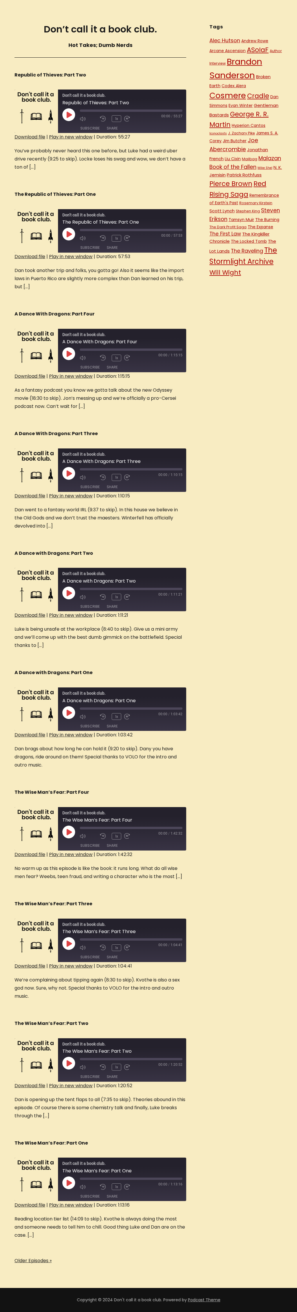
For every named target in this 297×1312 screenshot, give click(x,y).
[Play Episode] (68, 114)
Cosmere (227, 95)
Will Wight (225, 272)
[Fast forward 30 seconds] (133, 118)
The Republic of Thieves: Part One (55, 194)
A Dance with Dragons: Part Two (54, 553)
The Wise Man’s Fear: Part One (51, 1143)
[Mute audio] (88, 118)
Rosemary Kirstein (255, 202)
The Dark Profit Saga (228, 227)
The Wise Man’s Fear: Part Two (51, 1023)
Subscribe (90, 128)
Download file (30, 137)
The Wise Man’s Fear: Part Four (52, 792)
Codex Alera (234, 86)
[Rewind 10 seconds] (104, 118)
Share (112, 128)
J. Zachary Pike (241, 133)
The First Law (225, 233)
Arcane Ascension (227, 51)
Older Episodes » (33, 1260)
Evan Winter (241, 105)
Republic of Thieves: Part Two (50, 75)
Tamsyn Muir (241, 219)
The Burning (267, 219)
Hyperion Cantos (248, 125)
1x (116, 118)
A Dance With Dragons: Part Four (55, 314)
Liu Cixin (233, 159)
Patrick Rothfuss (244, 175)
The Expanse (260, 227)
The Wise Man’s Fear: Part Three (53, 903)
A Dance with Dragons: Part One (54, 672)
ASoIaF (258, 49)
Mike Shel (265, 168)
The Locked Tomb (249, 241)
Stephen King (248, 211)
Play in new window (71, 137)
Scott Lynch (222, 211)
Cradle (258, 96)
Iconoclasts (218, 133)
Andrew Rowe (254, 41)
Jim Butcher (235, 141)
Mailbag (249, 158)
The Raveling (247, 250)
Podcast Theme (204, 1300)
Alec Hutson (224, 40)
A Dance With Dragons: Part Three (56, 433)
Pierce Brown (230, 183)
